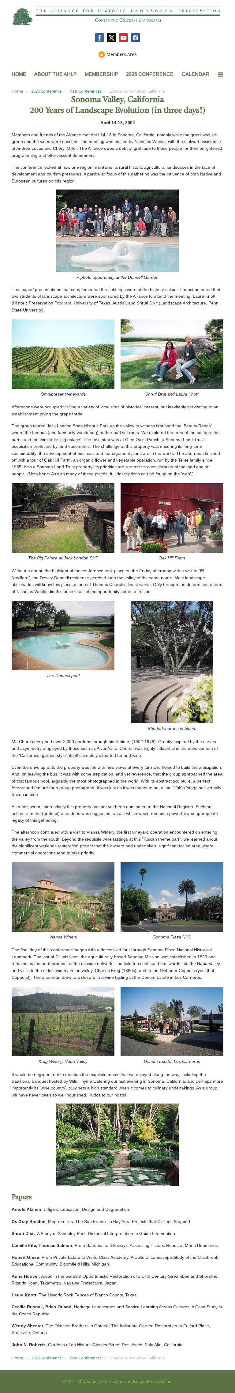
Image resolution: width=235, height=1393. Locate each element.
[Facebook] (99, 37)
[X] (111, 37)
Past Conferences (85, 91)
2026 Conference (46, 91)
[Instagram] (135, 37)
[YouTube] (123, 37)
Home (17, 91)
